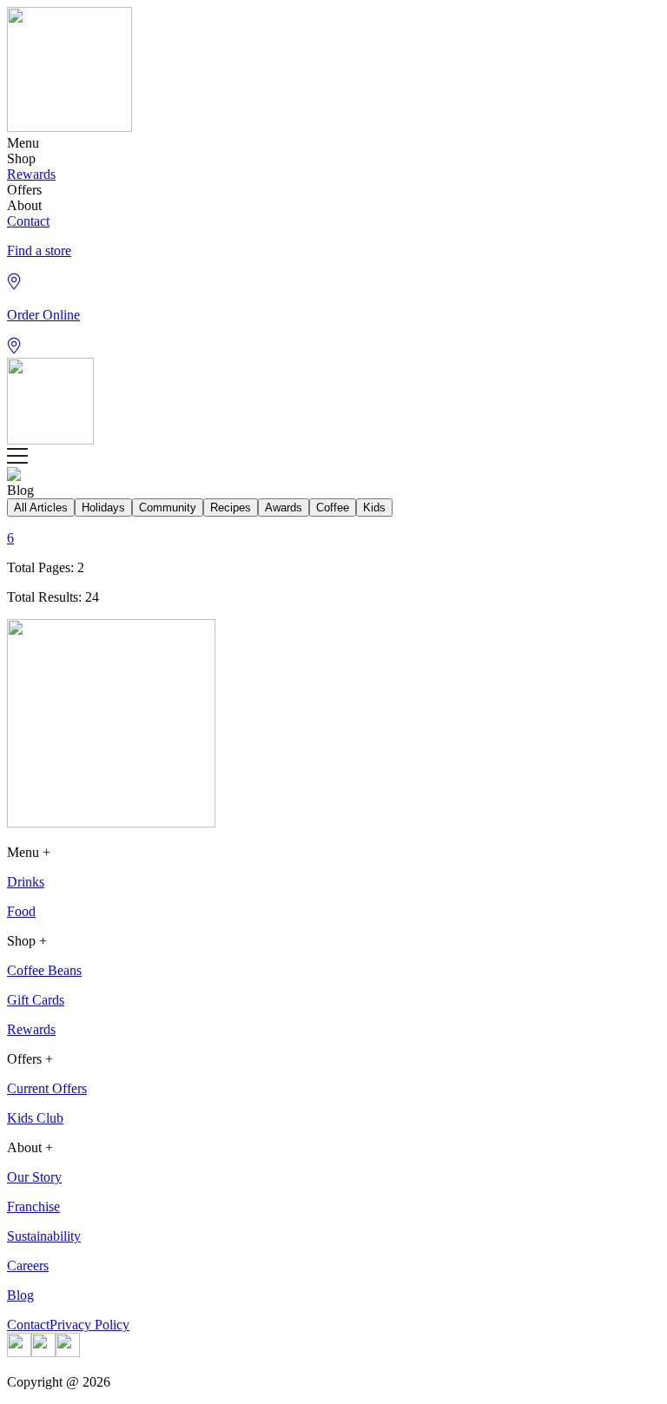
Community (167, 507)
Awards (283, 507)
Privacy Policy (89, 1324)
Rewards (31, 174)
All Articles (41, 507)
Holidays (103, 507)
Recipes (230, 507)
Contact (28, 221)
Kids (374, 507)
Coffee (332, 507)
